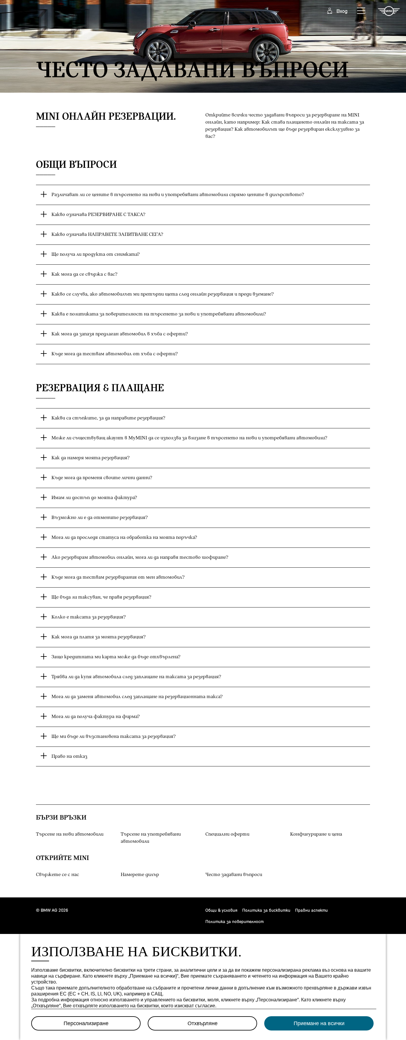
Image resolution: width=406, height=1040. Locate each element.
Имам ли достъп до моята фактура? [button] (94, 498)
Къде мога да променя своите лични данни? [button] (101, 478)
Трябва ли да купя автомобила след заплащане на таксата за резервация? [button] (136, 677)
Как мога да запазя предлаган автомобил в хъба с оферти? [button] (119, 334)
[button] (361, 11)
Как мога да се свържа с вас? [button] (84, 274)
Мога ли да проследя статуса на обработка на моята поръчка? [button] (124, 537)
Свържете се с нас (57, 875)
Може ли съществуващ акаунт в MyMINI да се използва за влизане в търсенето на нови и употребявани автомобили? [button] (189, 438)
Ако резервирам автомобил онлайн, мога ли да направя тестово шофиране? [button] (139, 557)
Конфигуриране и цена (316, 834)
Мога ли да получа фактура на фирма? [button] (95, 716)
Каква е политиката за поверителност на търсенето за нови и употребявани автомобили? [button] (158, 314)
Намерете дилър (140, 875)
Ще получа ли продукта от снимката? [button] (95, 254)
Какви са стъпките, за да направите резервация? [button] (108, 418)
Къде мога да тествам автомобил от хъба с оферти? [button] (114, 354)
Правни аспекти (311, 910)
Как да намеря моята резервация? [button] (90, 458)
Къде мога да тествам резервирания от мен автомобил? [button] (118, 577)
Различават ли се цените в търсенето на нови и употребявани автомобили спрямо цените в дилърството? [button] (177, 195)
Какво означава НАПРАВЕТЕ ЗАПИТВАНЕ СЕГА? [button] (107, 234)
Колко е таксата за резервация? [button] (88, 617)
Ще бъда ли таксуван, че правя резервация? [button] (101, 597)
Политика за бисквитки (266, 910)
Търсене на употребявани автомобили (151, 837)
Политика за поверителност (234, 921)
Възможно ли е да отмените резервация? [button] (99, 517)
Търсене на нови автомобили (69, 834)
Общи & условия (221, 910)
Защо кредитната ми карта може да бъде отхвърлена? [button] (115, 657)
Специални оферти (227, 834)
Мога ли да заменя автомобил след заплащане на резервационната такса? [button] (137, 697)
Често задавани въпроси (245, 875)
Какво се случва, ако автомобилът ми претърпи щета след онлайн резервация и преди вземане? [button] (162, 294)
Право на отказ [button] (69, 756)
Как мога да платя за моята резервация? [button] (98, 637)
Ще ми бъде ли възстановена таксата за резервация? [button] (113, 736)
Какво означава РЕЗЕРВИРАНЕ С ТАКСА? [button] (98, 214)
